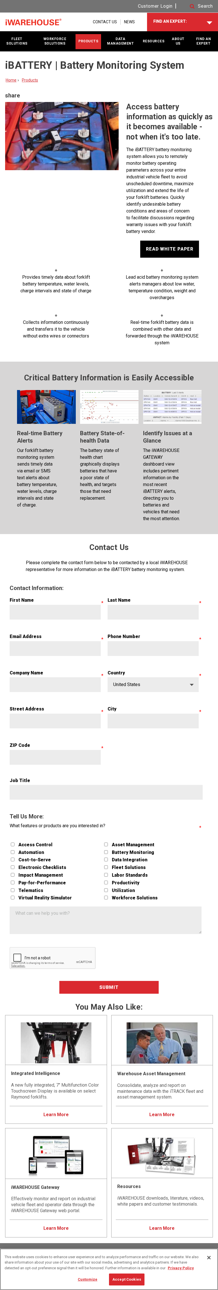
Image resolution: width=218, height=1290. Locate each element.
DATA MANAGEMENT (120, 41)
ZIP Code (20, 745)
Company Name (26, 673)
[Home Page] (33, 22)
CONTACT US (105, 22)
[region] (109, 1269)
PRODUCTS (88, 41)
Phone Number (124, 636)
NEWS (129, 22)
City (112, 709)
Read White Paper (169, 249)
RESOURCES (154, 41)
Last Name (119, 600)
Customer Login (155, 6)
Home (11, 80)
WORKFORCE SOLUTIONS (54, 41)
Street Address (27, 709)
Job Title (20, 780)
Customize (87, 1279)
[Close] (209, 1257)
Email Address (25, 636)
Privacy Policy (181, 1268)
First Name (22, 600)
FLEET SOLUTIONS (17, 41)
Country (116, 673)
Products (30, 80)
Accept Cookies (126, 1279)
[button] (196, 6)
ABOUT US (178, 41)
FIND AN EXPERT (203, 41)
